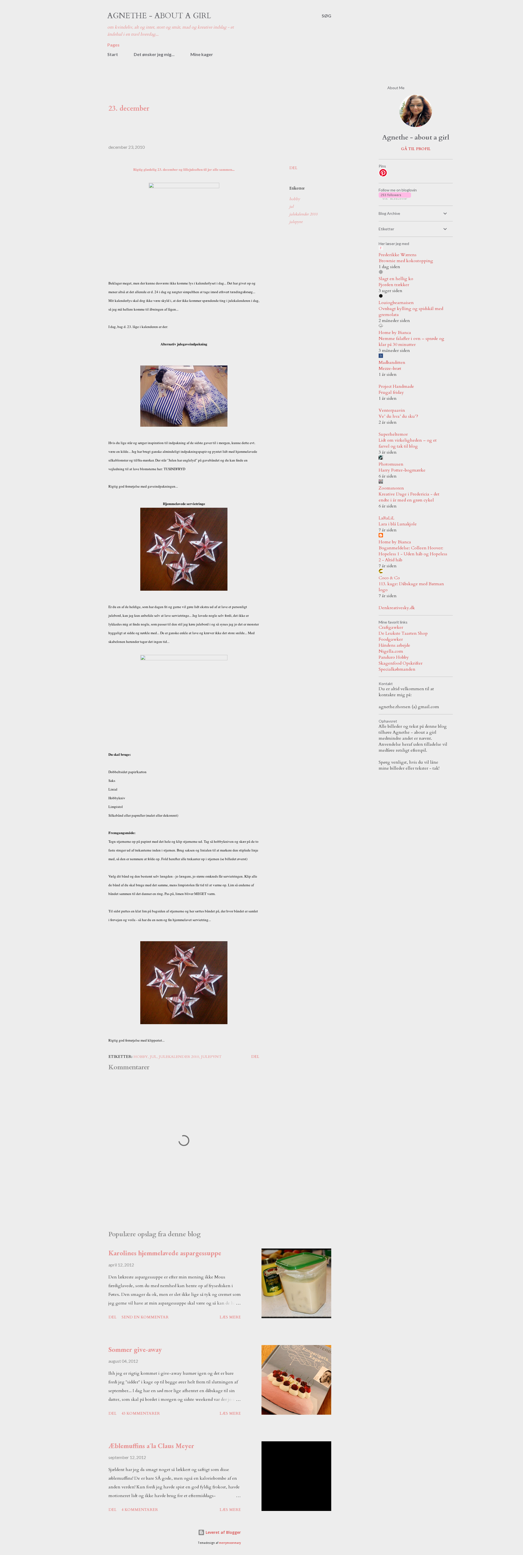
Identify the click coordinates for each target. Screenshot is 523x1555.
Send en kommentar (145, 1317)
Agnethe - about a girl (159, 16)
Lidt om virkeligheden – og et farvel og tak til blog (408, 443)
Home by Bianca (395, 333)
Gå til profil (416, 148)
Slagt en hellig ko (396, 279)
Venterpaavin (392, 410)
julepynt (295, 221)
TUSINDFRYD (174, 468)
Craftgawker (391, 627)
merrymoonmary (230, 1543)
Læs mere (230, 1317)
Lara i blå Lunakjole (398, 524)
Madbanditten (392, 362)
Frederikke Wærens (397, 255)
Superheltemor (393, 434)
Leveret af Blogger (223, 1532)
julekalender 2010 (303, 214)
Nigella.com (391, 651)
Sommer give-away (135, 1349)
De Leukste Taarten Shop (403, 633)
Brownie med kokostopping (406, 261)
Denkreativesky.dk (397, 608)
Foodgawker (391, 639)
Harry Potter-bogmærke (402, 470)
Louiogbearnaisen (396, 303)
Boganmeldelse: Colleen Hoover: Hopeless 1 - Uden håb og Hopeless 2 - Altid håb (413, 554)
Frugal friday (391, 392)
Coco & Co (389, 578)
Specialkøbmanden (397, 669)
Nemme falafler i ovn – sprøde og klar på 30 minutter (411, 342)
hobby (294, 199)
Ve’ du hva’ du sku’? (398, 416)
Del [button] (293, 168)
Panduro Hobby (394, 657)
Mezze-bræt (390, 368)
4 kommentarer (139, 1509)
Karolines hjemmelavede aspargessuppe (164, 1253)
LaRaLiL (386, 518)
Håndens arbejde (394, 645)
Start (112, 54)
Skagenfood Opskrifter (400, 663)
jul (291, 206)
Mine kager (201, 54)
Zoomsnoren (391, 488)
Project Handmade (396, 386)
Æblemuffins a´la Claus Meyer (151, 1445)
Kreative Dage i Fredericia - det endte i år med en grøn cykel (409, 497)
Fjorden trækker (394, 285)
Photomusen (391, 464)
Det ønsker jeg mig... (154, 54)
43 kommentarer (140, 1413)
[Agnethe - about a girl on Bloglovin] (395, 198)
